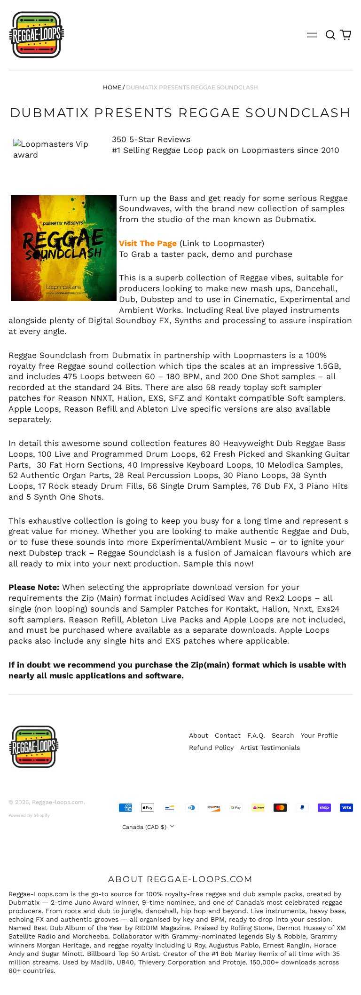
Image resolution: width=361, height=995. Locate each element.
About (198, 735)
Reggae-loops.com (58, 802)
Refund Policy (211, 747)
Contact (228, 735)
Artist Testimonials (270, 747)
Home (112, 87)
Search (283, 735)
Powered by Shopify (29, 815)
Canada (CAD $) (145, 827)
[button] (330, 34)
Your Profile (319, 735)
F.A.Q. (256, 735)
